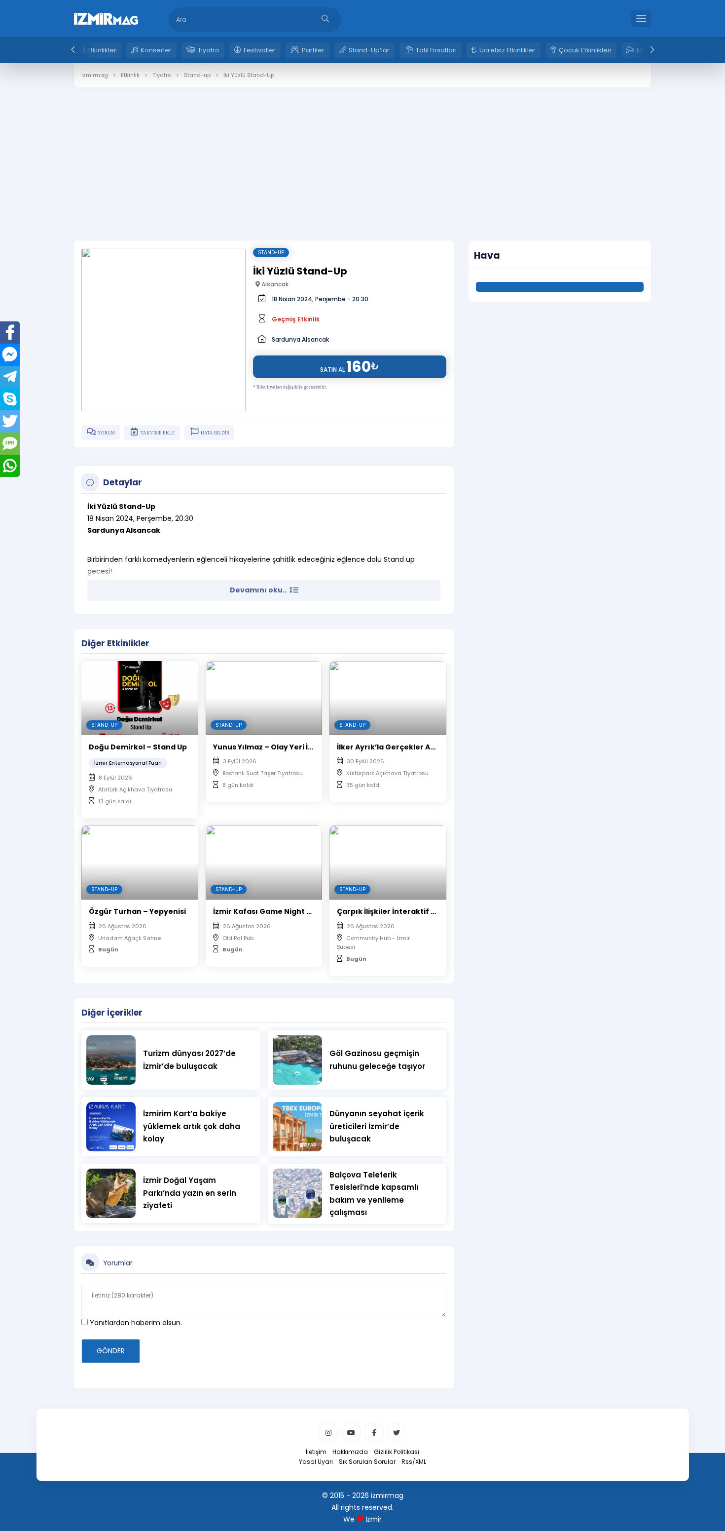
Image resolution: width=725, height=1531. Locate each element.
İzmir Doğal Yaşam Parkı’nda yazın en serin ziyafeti (189, 1193)
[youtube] (351, 1432)
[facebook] (374, 1432)
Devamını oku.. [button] (259, 590)
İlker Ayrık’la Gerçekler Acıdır (392, 747)
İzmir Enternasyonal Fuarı (128, 763)
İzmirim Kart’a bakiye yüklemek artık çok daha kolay (191, 1126)
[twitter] (396, 1432)
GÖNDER (111, 1351)
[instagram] (328, 1432)
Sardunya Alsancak (300, 339)
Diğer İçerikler (112, 1013)
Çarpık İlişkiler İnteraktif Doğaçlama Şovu (416, 911)
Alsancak (274, 284)
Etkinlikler (101, 50)
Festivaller (260, 50)
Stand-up (271, 252)
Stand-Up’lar (369, 50)
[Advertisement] (362, 156)
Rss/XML (413, 1461)
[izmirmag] (106, 18)
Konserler (156, 50)
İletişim (316, 1452)
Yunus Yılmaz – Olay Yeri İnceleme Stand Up (295, 747)
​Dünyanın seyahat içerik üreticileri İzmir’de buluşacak (376, 1126)
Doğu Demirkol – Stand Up (138, 747)
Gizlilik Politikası (396, 1452)
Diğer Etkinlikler (115, 643)
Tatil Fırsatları (436, 50)
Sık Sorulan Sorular (367, 1461)
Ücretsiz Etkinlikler (507, 50)
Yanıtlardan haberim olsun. (135, 1323)
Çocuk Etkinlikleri (585, 50)
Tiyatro (208, 50)
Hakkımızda (350, 1452)
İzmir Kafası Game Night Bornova (276, 911)
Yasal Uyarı (316, 1461)
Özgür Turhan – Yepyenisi (137, 911)
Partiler (313, 50)
